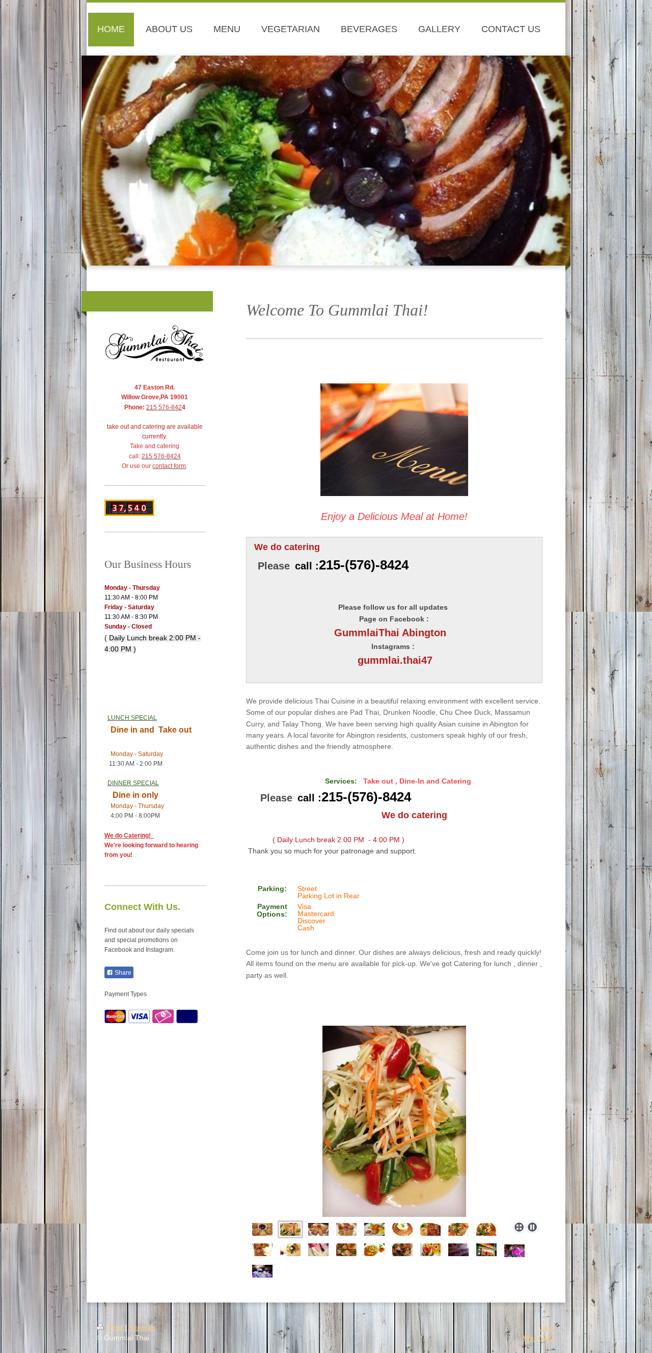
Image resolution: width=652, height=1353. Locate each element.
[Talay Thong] (486, 1229)
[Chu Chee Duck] (262, 1249)
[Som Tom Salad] (290, 1229)
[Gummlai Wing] (306, 1121)
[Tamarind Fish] (430, 1229)
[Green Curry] (290, 1249)
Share (122, 972)
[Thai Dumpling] (262, 1229)
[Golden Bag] (346, 1229)
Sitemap (142, 1327)
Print (115, 1327)
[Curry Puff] (374, 1229)
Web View (539, 1338)
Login (546, 1327)
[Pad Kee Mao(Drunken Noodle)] (458, 1229)
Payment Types (125, 994)
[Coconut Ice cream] (402, 1229)
